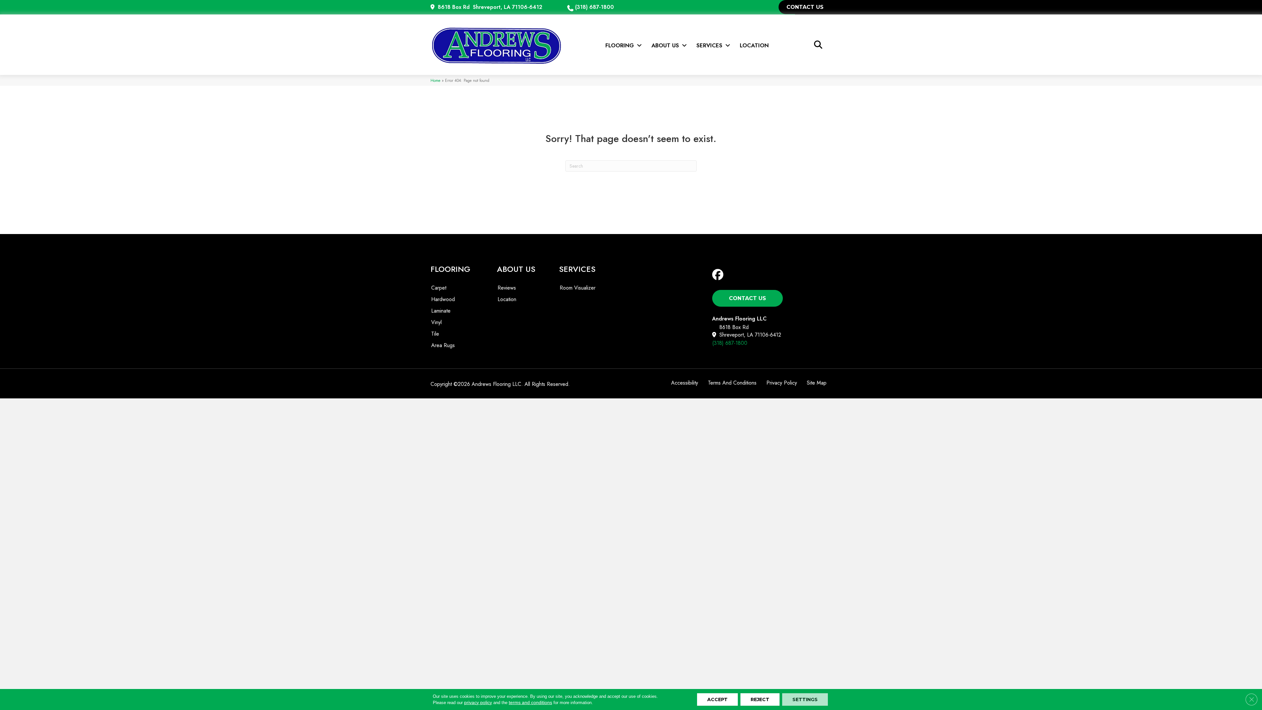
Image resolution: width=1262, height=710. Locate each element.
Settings (805, 699)
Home (435, 80)
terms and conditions (530, 702)
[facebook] (719, 275)
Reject (760, 699)
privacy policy (478, 702)
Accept (717, 699)
